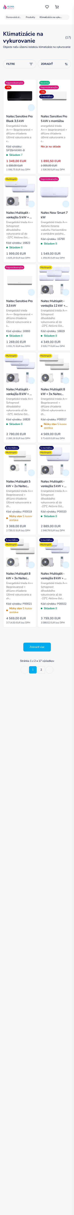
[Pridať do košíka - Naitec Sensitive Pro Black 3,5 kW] (31, 107)
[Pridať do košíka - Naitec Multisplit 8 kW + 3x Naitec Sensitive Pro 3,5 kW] (65, 380)
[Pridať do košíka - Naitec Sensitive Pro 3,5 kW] (31, 292)
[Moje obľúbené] (47, 7)
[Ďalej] (49, 670)
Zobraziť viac (37, 647)
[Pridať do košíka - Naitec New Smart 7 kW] (65, 204)
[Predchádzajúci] (24, 670)
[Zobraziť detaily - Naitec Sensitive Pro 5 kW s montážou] (65, 107)
